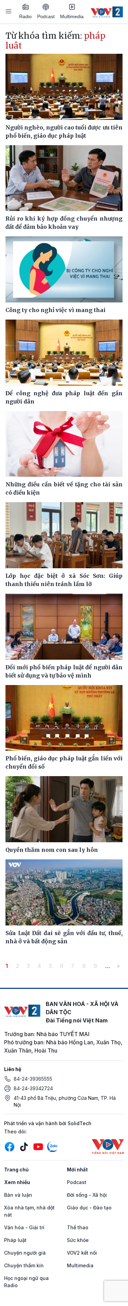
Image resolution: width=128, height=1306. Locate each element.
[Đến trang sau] (120, 966)
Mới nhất (77, 1169)
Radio (25, 16)
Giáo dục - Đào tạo (89, 1207)
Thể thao (77, 1227)
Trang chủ (16, 1169)
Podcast (46, 16)
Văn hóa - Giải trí (24, 1227)
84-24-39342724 (33, 1088)
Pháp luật (15, 1240)
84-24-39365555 (33, 1079)
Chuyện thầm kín (24, 1265)
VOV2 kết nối (82, 1253)
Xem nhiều (17, 1182)
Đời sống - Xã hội (87, 1195)
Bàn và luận (18, 1195)
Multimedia (72, 16)
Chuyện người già (25, 1253)
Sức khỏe (78, 1240)
